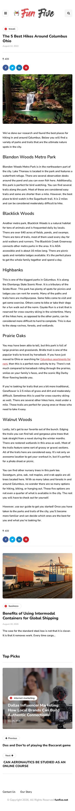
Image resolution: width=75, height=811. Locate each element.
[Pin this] (26, 68)
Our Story (26, 792)
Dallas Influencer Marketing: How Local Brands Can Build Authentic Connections (33, 710)
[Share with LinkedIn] (19, 68)
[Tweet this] (12, 68)
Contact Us (9, 792)
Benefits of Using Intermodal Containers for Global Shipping (30, 616)
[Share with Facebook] (6, 68)
